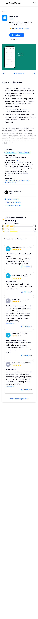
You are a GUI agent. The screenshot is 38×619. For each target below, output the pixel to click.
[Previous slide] (3, 73)
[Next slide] (34, 73)
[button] (17, 160)
